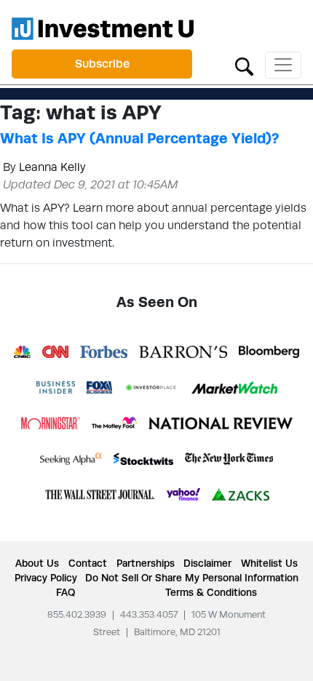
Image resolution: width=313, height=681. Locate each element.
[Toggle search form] (244, 65)
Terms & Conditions (211, 592)
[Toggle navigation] (283, 65)
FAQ (65, 592)
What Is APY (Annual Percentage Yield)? (139, 138)
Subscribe (102, 64)
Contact (87, 563)
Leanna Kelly (52, 167)
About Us (37, 563)
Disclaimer (207, 563)
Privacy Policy (46, 578)
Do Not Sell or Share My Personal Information (191, 578)
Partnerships (145, 563)
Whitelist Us (269, 563)
